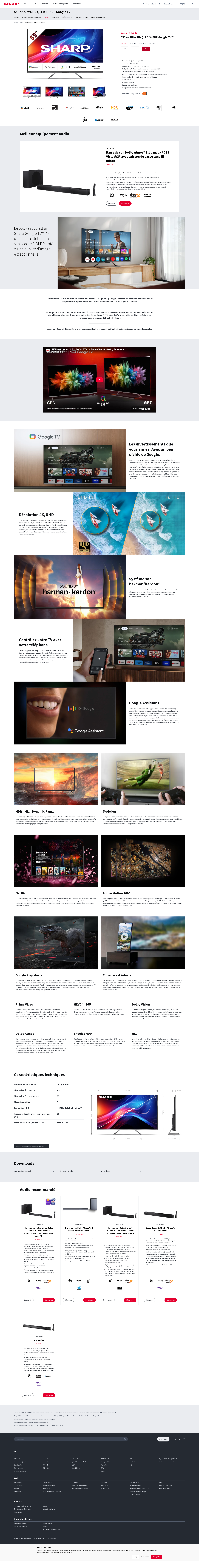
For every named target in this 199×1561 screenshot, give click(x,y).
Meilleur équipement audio (31, 17)
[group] (65, 55)
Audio (34, 4)
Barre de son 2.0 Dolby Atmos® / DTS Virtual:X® (160, 1229)
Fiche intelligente (20, 1526)
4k (131, 1459)
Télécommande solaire (167, 1462)
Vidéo (46, 17)
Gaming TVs (18, 1465)
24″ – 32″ (46, 1468)
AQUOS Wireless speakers (168, 1459)
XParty (16, 1488)
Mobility (44, 4)
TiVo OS (103, 1468)
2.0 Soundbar (39, 1340)
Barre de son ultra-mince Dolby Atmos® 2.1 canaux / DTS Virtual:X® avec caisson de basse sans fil (38, 1232)
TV (25, 4)
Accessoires (105, 1488)
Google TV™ (105, 1462)
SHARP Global (52, 1538)
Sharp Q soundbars (49, 1485)
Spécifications (67, 17)
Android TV (105, 1459)
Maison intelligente (60, 4)
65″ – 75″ (46, 1459)
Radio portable (164, 1488)
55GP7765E (152, 43)
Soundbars (46, 1488)
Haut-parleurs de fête (79, 1485)
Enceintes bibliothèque (80, 1488)
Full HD (132, 1462)
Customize (145, 1557)
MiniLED (17, 1459)
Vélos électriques (49, 1509)
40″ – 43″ (46, 1465)
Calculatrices (168, 4)
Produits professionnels (151, 4)
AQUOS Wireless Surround (52, 1492)
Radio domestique (165, 1485)
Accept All (156, 1557)
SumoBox (17, 1492)
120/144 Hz (76, 1468)
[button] (105, 95)
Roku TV (104, 1465)
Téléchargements (81, 17)
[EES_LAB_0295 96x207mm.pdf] (144, 93)
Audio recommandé (98, 17)
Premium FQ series (20, 1462)
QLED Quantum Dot (79, 1462)
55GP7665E (142, 43)
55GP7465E (133, 43)
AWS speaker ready (20, 1471)
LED (73, 1465)
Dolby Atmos (18, 1468)
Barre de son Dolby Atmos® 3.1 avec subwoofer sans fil (79, 1229)
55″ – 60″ (46, 1462)
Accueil (16, 22)
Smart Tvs (46, 1526)
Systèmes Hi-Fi (135, 1485)
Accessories (18, 1512)
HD (131, 1465)
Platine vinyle (135, 1495)
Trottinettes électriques (22, 1509)
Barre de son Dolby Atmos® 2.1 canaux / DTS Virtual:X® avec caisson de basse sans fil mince (137, 156)
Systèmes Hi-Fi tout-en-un (139, 1488)
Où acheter (125, 203)
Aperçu (16, 17)
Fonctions (55, 17)
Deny (135, 1557)
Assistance (77, 4)
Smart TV (104, 1471)
